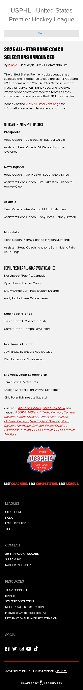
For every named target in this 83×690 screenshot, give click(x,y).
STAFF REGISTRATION (19, 601)
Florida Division (27, 417)
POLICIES (61, 671)
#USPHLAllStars (29, 408)
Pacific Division (55, 426)
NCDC (9, 517)
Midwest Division (16, 421)
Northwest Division (30, 426)
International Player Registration (31, 618)
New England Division (45, 421)
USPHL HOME (13, 512)
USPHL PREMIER (54, 408)
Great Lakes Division (53, 417)
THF (8, 529)
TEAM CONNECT (16, 590)
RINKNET (11, 596)
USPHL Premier (42, 430)
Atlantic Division (50, 412)
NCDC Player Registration (24, 607)
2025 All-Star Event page (43, 104)
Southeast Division (17, 430)
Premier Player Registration (26, 612)
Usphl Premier (15, 523)
